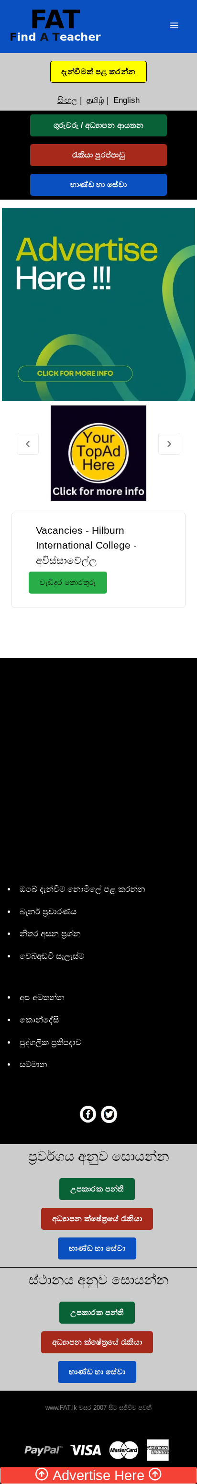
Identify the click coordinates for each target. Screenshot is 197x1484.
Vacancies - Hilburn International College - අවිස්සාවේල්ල (86, 545)
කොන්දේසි (39, 1019)
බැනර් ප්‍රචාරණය (48, 911)
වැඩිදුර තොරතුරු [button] (68, 582)
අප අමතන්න (42, 997)
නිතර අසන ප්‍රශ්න (50, 933)
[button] (98, 72)
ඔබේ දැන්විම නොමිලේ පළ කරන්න (82, 889)
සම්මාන (33, 1064)
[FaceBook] (88, 1114)
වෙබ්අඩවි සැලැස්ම (52, 956)
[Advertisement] (108, 631)
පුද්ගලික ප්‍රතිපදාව (50, 1042)
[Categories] (174, 26)
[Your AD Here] (98, 303)
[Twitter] (109, 1114)
